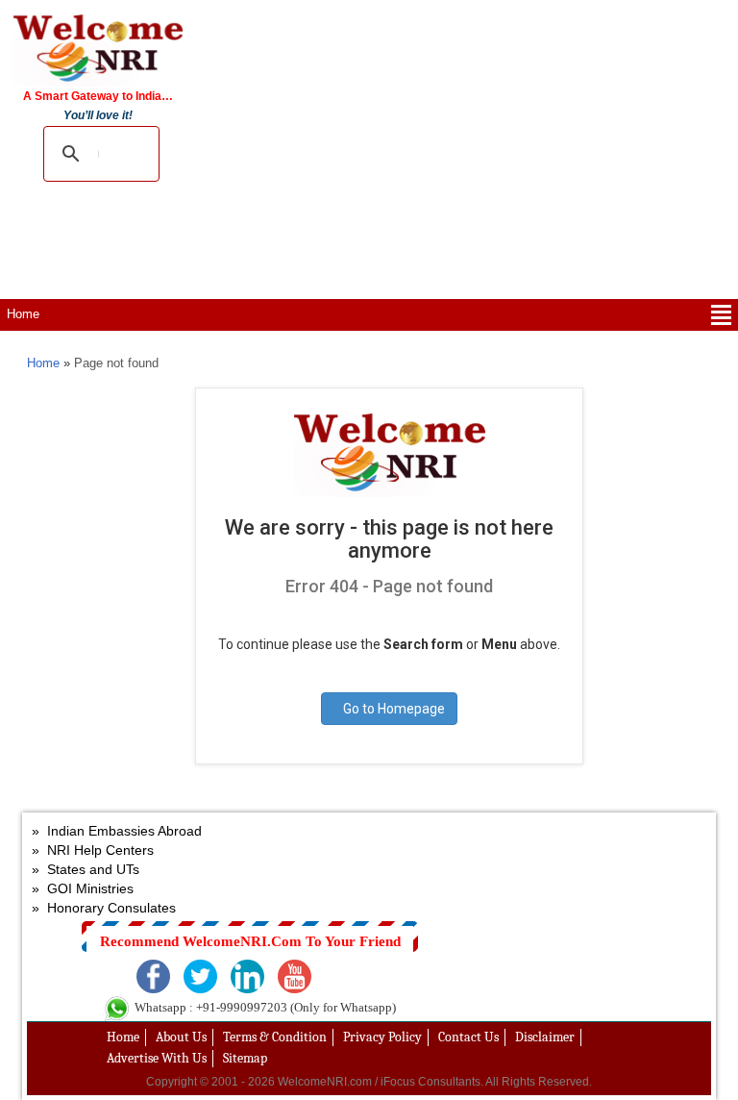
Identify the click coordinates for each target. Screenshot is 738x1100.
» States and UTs (85, 869)
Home (23, 314)
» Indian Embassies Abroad (117, 830)
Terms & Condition (275, 1037)
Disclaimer (545, 1037)
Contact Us (468, 1037)
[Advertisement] (466, 146)
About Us (181, 1037)
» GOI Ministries (83, 888)
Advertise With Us (157, 1058)
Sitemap (245, 1058)
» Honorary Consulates (104, 907)
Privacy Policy (382, 1037)
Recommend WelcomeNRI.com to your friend (250, 941)
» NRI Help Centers (93, 850)
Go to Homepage (394, 708)
